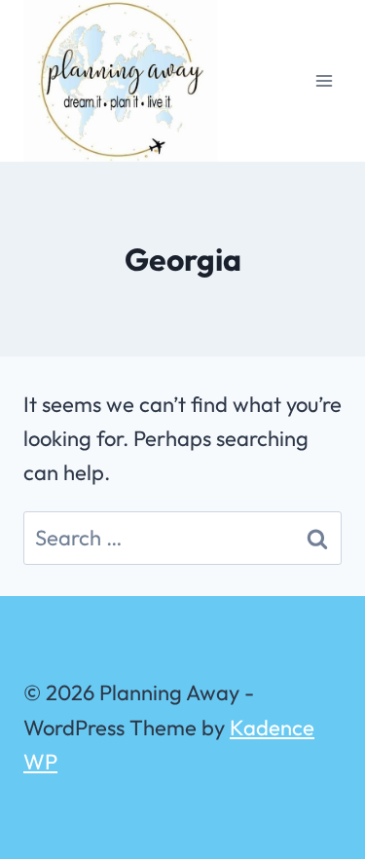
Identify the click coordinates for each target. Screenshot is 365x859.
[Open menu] (324, 80)
